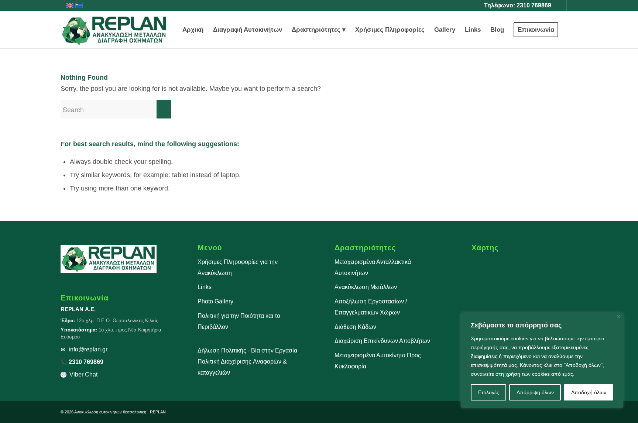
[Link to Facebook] (560, 5)
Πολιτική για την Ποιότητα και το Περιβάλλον (239, 321)
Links (205, 287)
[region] (542, 360)
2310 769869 (534, 5)
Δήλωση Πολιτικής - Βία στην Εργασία (247, 350)
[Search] (570, 29)
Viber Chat (83, 374)
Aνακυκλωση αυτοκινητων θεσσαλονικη (110, 412)
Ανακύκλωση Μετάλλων (366, 287)
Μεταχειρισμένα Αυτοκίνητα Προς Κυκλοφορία (378, 360)
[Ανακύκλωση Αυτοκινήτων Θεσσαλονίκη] (115, 29)
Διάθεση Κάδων (355, 327)
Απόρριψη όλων (535, 392)
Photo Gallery (215, 301)
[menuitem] (193, 29)
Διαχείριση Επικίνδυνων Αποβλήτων (382, 341)
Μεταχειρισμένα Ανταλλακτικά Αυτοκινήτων (373, 267)
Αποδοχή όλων (588, 392)
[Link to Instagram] (571, 5)
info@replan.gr (88, 349)
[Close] (618, 316)
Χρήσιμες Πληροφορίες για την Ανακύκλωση (238, 267)
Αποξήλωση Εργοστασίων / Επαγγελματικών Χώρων (371, 307)
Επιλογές (488, 392)
